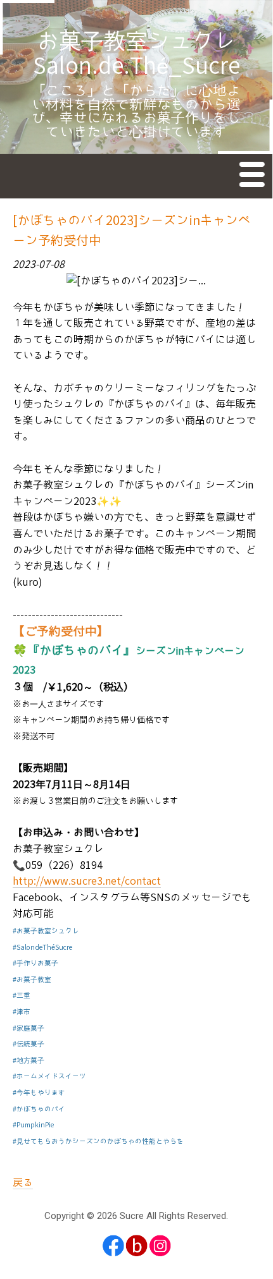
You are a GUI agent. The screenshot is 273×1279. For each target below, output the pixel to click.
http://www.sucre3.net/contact (87, 881)
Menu (252, 177)
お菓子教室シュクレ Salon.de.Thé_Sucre (145, 54)
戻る (23, 1183)
